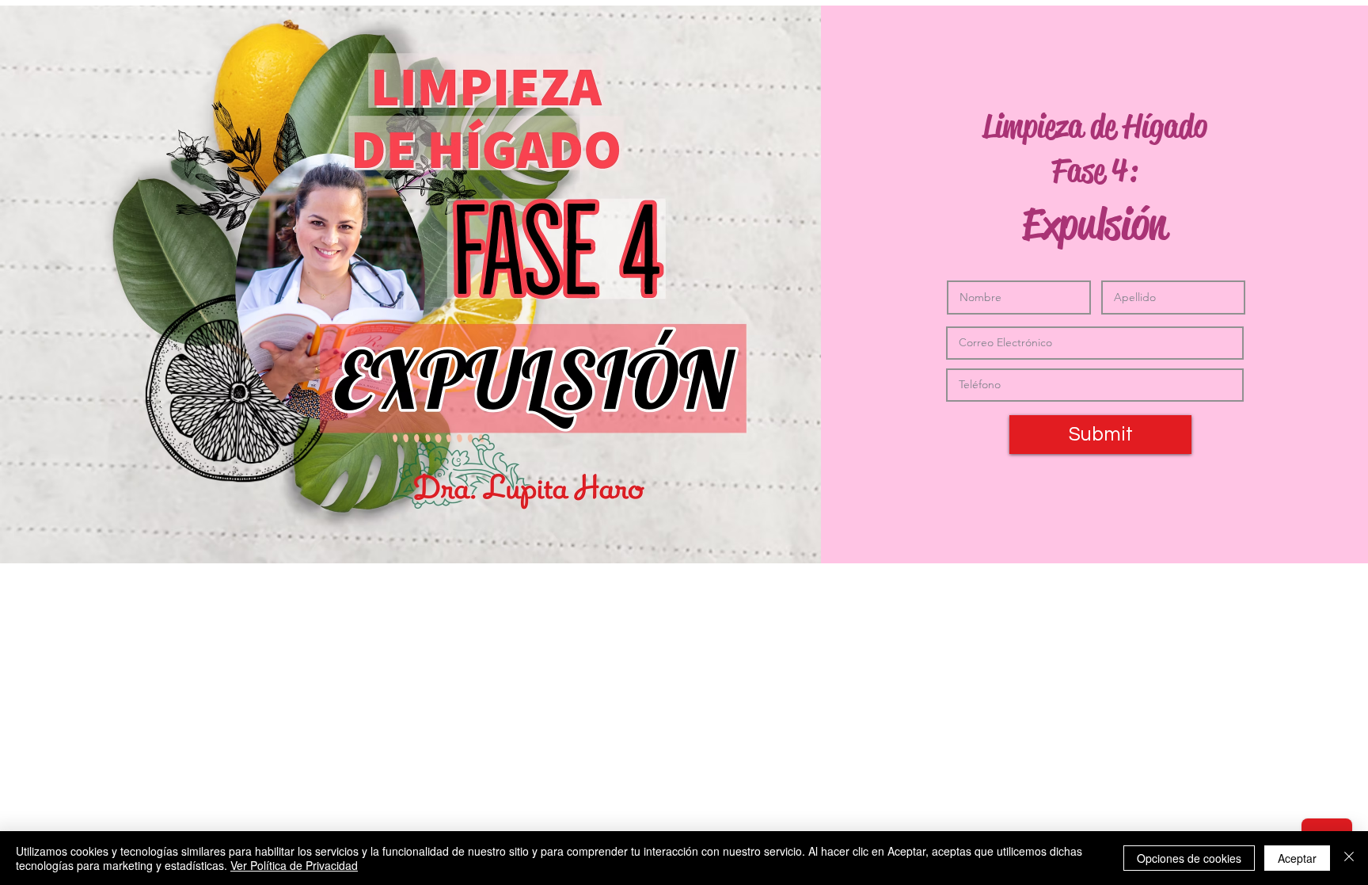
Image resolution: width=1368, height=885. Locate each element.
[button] (1100, 434)
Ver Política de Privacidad (294, 865)
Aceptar (1297, 858)
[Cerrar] (1349, 858)
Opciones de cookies (1189, 858)
